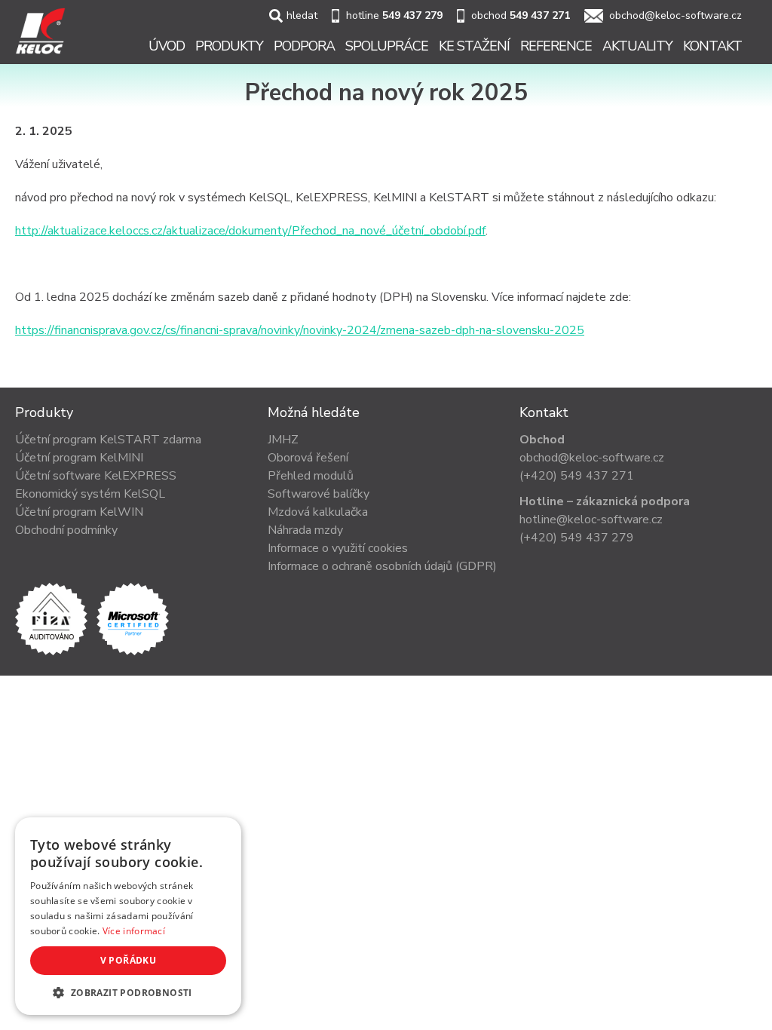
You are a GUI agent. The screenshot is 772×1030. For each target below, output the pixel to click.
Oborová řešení (308, 457)
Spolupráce (386, 46)
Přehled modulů (311, 475)
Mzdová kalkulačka (318, 512)
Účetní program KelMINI (79, 457)
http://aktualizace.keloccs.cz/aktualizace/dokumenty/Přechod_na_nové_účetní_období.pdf (250, 230)
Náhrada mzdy (305, 530)
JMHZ (283, 439)
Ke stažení (474, 46)
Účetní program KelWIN (79, 512)
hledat (301, 15)
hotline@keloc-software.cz (591, 519)
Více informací (134, 930)
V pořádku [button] (128, 960)
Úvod (167, 46)
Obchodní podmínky (66, 530)
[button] (128, 992)
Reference (556, 46)
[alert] (128, 916)
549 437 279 (412, 15)
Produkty (229, 46)
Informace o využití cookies (338, 548)
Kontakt (712, 46)
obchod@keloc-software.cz (675, 15)
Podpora (304, 46)
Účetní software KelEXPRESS (95, 475)
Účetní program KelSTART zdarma (108, 439)
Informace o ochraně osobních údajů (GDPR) (382, 566)
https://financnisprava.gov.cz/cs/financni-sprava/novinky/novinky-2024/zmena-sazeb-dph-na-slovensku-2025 (299, 330)
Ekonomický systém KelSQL (90, 494)
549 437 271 (540, 15)
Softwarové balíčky (318, 494)
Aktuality (637, 46)
